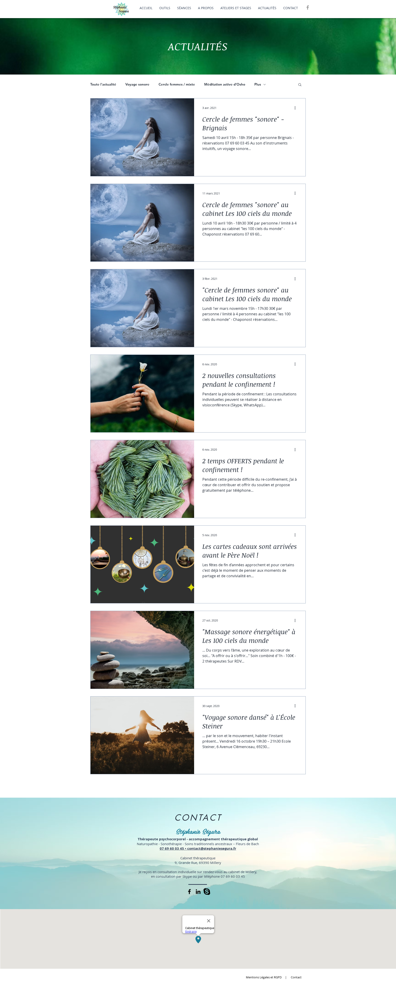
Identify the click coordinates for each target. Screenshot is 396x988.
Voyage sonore (137, 84)
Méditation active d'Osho (224, 84)
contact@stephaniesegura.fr (211, 848)
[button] (300, 85)
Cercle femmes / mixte (177, 84)
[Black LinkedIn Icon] (198, 891)
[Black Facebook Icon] (189, 891)
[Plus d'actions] (296, 108)
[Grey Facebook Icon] (308, 7)
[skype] (207, 891)
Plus (257, 84)
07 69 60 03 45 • (173, 848)
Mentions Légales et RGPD (264, 977)
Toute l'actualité (103, 84)
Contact (296, 977)
